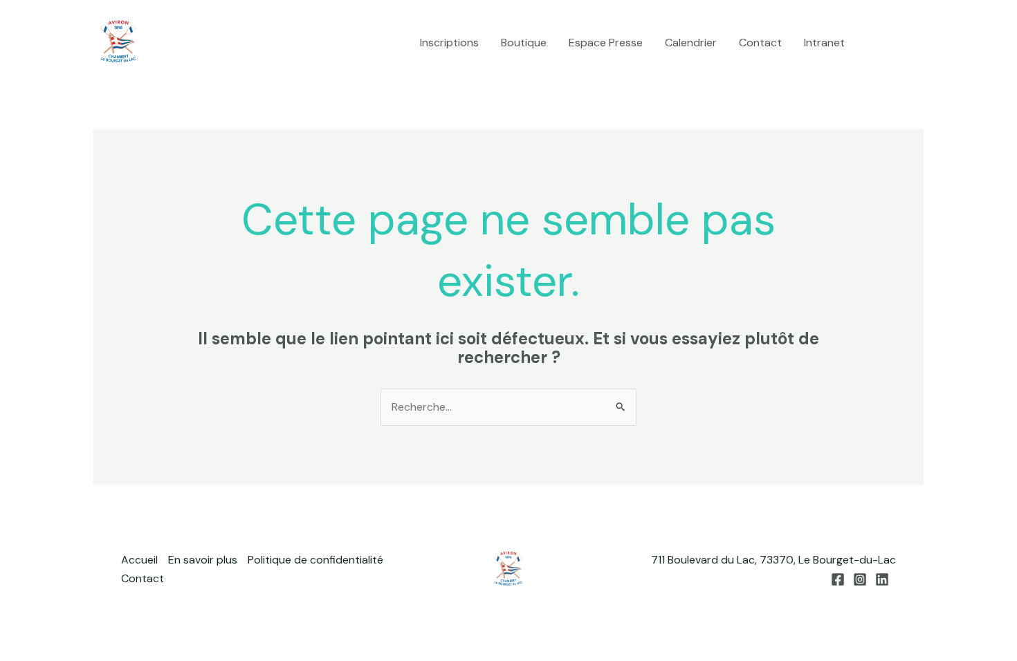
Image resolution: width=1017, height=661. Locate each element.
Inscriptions (449, 42)
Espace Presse (606, 42)
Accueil (139, 559)
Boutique (524, 42)
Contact (760, 42)
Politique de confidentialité (315, 559)
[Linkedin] (917, 43)
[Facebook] (876, 43)
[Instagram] (896, 43)
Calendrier (691, 42)
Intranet (824, 42)
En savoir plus (202, 559)
